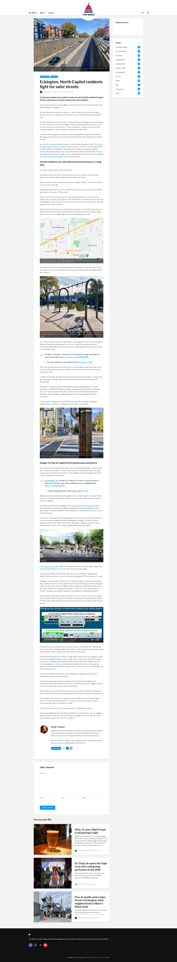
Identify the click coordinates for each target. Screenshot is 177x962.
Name (42, 797)
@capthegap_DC (51, 480)
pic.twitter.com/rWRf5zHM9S (76, 357)
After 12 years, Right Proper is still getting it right (90, 831)
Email (63, 797)
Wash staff (80, 884)
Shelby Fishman (47, 92)
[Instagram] (40, 945)
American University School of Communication (97, 957)
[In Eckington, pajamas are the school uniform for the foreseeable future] (120, 29)
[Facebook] (31, 945)
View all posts (56, 748)
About (42, 13)
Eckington (54, 76)
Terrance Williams (83, 850)
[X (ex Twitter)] (35, 945)
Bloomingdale (45, 76)
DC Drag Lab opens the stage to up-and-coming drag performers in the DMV (91, 866)
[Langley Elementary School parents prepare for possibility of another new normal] (120, 39)
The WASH (32, 13)
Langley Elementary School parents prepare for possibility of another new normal (132, 41)
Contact (51, 13)
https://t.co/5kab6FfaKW (55, 486)
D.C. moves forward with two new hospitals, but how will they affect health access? (132, 53)
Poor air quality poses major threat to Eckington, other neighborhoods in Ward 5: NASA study (90, 902)
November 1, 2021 (85, 362)
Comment (42, 773)
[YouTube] (45, 945)
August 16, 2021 (82, 491)
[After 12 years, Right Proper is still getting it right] (53, 839)
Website (84, 797)
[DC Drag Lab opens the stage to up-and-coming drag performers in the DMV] (53, 873)
